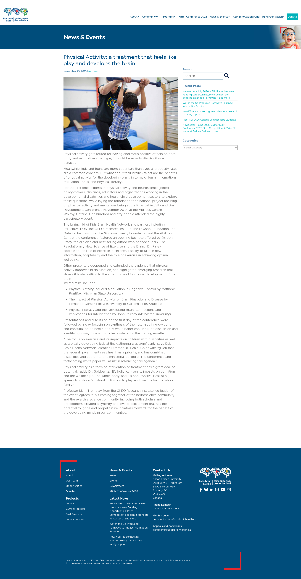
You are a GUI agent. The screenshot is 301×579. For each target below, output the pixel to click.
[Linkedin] (212, 490)
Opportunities (74, 486)
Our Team (72, 480)
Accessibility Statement (142, 560)
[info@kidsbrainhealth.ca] (229, 490)
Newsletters (116, 486)
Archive (93, 71)
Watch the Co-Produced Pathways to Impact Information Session (128, 527)
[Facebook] (201, 490)
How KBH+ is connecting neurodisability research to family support (125, 540)
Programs (168, 16)
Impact (70, 503)
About (133, 16)
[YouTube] (223, 490)
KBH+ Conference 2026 (193, 16)
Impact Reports (75, 519)
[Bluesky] (206, 490)
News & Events (219, 16)
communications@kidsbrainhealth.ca (174, 519)
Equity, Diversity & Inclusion (107, 560)
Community (149, 16)
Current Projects (75, 509)
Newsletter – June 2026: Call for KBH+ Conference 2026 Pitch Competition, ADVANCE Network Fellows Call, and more (209, 128)
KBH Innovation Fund (246, 16)
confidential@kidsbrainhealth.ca (172, 530)
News (112, 475)
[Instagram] (217, 490)
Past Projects (74, 514)
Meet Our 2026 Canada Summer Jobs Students (209, 119)
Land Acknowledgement (177, 560)
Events (113, 480)
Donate (292, 16)
